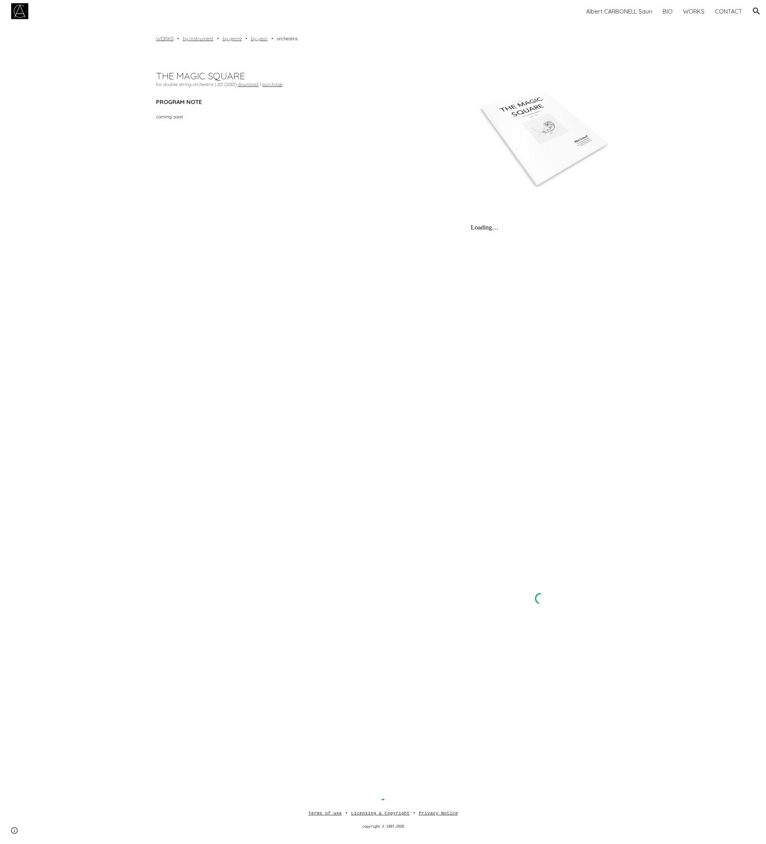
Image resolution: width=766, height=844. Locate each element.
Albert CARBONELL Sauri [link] (619, 11)
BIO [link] (668, 11)
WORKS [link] (694, 11)
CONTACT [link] (728, 11)
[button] (756, 11)
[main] (383, 38)
